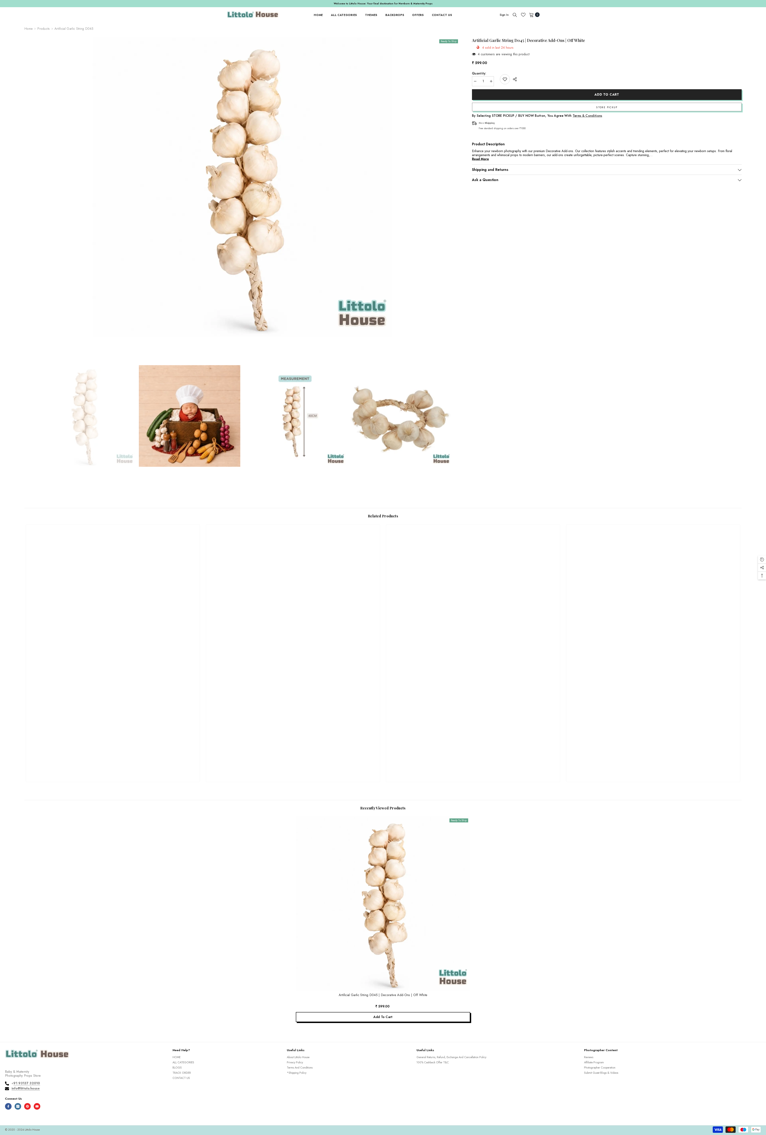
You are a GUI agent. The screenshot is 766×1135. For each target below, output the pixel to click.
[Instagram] (18, 1106)
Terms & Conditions (587, 115)
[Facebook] (8, 1106)
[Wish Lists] (523, 15)
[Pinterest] (27, 1106)
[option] (242, 187)
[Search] (514, 15)
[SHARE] (513, 79)
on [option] (383, 3)
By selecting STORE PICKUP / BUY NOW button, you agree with (537, 116)
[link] (113, 764)
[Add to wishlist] (505, 79)
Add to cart (606, 94)
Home (28, 29)
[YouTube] (37, 1106)
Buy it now (607, 107)
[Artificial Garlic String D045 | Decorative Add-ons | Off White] (383, 903)
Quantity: (479, 73)
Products (43, 29)
